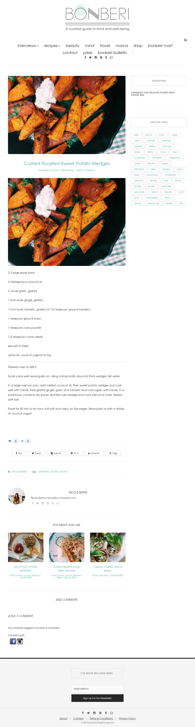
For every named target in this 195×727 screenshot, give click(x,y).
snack (154, 192)
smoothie (166, 186)
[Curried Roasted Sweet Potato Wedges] (66, 117)
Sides (59, 577)
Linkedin (95, 453)
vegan (63, 471)
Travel (105, 45)
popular (138, 180)
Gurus (137, 163)
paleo (180, 169)
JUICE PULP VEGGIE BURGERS (25, 568)
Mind (89, 45)
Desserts (138, 146)
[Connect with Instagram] (20, 641)
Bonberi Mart (160, 45)
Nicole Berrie (19, 471)
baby (136, 135)
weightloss (153, 203)
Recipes (51, 45)
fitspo (150, 152)
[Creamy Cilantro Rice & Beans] (107, 548)
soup (181, 192)
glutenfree (139, 157)
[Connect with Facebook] (13, 641)
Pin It (76, 453)
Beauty (72, 45)
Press (87, 52)
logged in (29, 628)
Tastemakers (152, 197)
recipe (178, 180)
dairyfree (166, 140)
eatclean (166, 146)
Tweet (38, 453)
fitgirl (137, 152)
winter (169, 203)
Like (20, 453)
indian (165, 163)
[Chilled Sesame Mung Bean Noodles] (67, 548)
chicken (151, 140)
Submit (57, 453)
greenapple (174, 157)
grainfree (43, 471)
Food (12, 575)
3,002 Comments (85, 170)
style (136, 197)
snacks (168, 192)
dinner (152, 146)
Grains (19, 575)
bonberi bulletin (112, 52)
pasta (136, 174)
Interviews (27, 45)
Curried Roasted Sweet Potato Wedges (67, 163)
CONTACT (70, 52)
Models (166, 169)
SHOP (138, 45)
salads (151, 186)
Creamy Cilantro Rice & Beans (107, 568)
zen (181, 203)
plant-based (152, 174)
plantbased (170, 174)
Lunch (27, 575)
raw (166, 180)
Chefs (137, 140)
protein (153, 180)
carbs (174, 135)
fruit (175, 152)
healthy (151, 163)
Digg (115, 453)
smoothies (139, 192)
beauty (149, 135)
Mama (122, 45)
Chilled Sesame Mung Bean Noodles (67, 568)
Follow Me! (137, 95)
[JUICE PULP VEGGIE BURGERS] (25, 548)
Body (162, 135)
